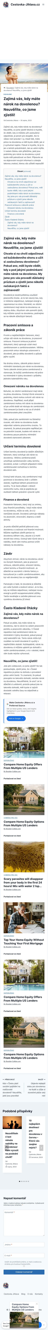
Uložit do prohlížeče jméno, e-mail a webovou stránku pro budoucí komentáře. (23, 1263)
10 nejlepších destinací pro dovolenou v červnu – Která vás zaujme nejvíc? (35, 1134)
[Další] (41, 1148)
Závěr (7, 217)
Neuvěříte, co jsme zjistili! (18, 228)
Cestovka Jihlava (12, 120)
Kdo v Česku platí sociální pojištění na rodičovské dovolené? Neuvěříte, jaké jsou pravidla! (12, 1088)
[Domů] (4, 88)
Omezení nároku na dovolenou (20, 208)
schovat (27, 171)
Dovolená (8, 94)
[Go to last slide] (7, 1148)
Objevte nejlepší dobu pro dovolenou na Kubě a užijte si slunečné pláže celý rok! (36, 1088)
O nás (30, 1294)
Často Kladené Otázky (14, 220)
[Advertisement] (24, 34)
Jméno (8, 1245)
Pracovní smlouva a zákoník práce (19, 205)
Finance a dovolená (15, 214)
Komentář (10, 1212)
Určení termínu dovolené (15, 211)
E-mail (8, 1255)
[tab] (19, 1181)
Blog (23, 1294)
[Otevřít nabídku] (43, 4)
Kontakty (39, 1294)
